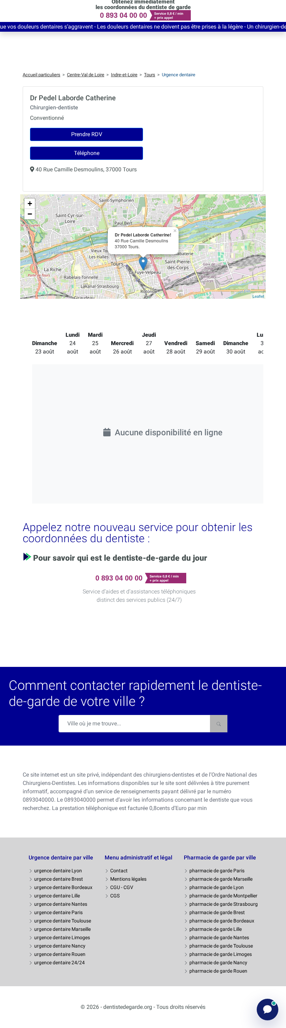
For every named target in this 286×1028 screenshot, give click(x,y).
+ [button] (30, 203)
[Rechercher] (218, 723)
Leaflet (258, 296)
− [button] (30, 214)
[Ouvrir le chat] (267, 1009)
